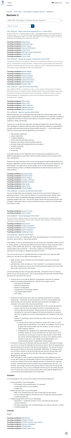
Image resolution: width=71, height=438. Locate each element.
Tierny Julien (26, 56)
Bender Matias (26, 71)
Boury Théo (26, 103)
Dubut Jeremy (26, 46)
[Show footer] (66, 433)
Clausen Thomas (27, 420)
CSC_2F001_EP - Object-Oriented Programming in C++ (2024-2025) (29, 31)
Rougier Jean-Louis (28, 428)
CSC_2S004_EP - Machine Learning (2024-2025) (23, 112)
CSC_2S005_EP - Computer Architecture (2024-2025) (24, 191)
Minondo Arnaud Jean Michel (31, 52)
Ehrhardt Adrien (27, 176)
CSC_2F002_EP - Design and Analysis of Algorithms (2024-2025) (28, 59)
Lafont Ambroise (27, 78)
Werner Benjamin (27, 109)
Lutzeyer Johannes (28, 180)
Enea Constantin (27, 76)
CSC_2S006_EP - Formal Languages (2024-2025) (23, 216)
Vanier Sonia (26, 186)
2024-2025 (17, 12)
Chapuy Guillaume (28, 226)
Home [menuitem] (9, 3)
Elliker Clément (27, 178)
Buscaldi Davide (27, 174)
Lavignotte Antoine (28, 80)
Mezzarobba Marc (28, 82)
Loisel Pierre (26, 50)
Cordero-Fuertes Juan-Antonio (32, 422)
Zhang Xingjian (27, 188)
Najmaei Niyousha (28, 107)
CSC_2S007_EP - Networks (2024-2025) (20, 235)
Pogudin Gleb (26, 84)
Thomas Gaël (26, 54)
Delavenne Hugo (27, 44)
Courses (9, 12)
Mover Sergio (26, 213)
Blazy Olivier (26, 42)
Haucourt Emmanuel (28, 48)
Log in (68, 3)
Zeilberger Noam (27, 232)
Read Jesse (25, 184)
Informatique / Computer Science (34, 12)
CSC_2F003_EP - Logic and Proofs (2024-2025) (22, 87)
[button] (57, 3)
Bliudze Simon (26, 74)
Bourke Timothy (27, 211)
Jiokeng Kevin (26, 426)
